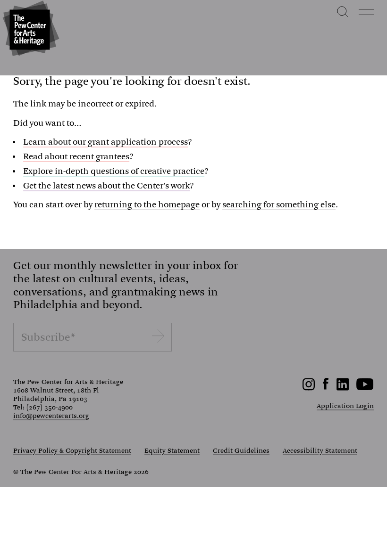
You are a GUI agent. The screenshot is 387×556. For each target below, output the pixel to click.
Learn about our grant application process (105, 142)
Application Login (345, 405)
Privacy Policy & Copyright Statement (72, 451)
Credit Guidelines (241, 451)
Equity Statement (172, 451)
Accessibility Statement (320, 451)
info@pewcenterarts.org (51, 415)
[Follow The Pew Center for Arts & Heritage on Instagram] (309, 388)
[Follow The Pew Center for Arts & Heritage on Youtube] (365, 388)
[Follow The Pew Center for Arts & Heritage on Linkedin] (343, 388)
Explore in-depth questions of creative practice (113, 171)
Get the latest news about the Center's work (106, 186)
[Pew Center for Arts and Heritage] (29, 29)
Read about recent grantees (76, 157)
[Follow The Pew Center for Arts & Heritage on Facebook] (326, 387)
